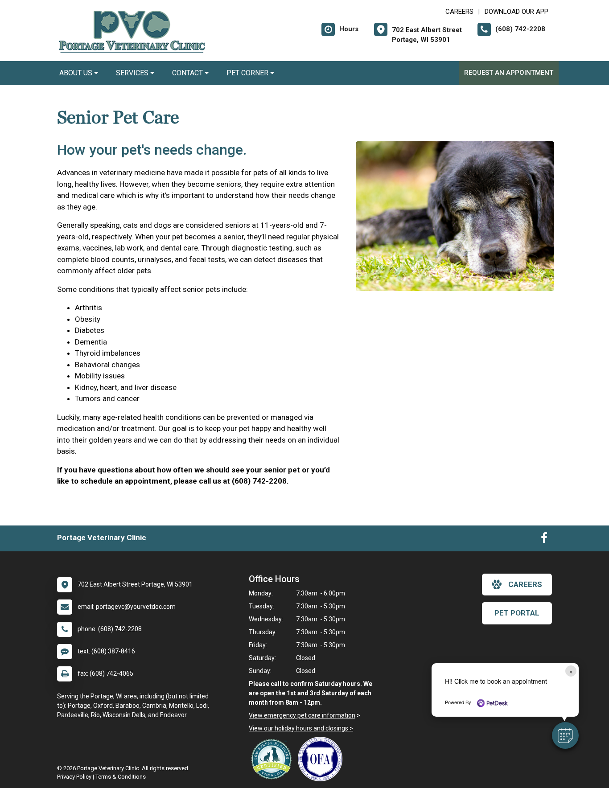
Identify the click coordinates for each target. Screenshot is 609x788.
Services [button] (133, 73)
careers (525, 584)
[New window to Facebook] (544, 539)
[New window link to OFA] (322, 759)
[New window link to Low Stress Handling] (273, 759)
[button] (565, 735)
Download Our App (516, 12)
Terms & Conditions (120, 776)
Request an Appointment (508, 73)
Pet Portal (516, 612)
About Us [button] (76, 73)
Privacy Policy (74, 776)
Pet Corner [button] (248, 73)
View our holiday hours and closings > (301, 728)
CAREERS (459, 12)
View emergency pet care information (302, 715)
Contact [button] (188, 73)
